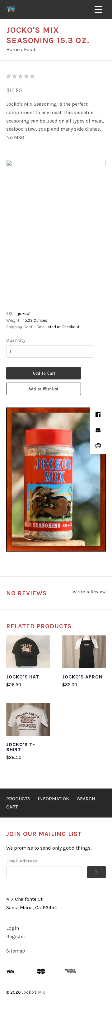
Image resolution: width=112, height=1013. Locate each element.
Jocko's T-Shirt (20, 746)
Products (18, 799)
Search (86, 799)
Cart (12, 807)
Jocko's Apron (82, 677)
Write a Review (89, 592)
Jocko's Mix (33, 992)
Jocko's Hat (22, 677)
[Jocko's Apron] (84, 651)
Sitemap (15, 951)
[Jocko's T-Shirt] (28, 719)
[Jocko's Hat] (28, 651)
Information (54, 799)
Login (12, 928)
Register (15, 936)
